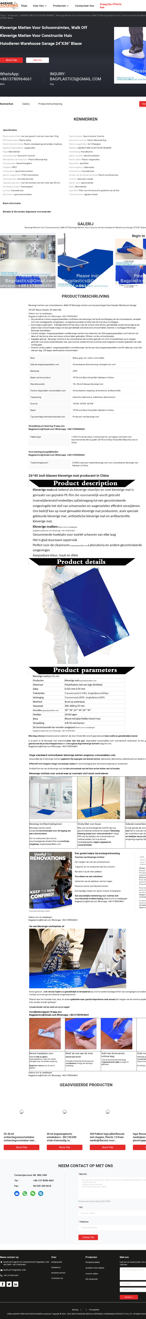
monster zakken (92, 1274)
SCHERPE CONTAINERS (95, 1268)
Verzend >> (128, 1297)
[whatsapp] (24, 1193)
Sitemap (75, 1310)
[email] (16, 1193)
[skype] (40, 1193)
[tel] (48, 1193)
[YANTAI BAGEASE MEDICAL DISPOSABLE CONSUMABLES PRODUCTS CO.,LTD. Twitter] (9, 1284)
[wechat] (32, 1193)
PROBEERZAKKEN (93, 1262)
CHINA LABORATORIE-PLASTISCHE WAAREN (24, 1314)
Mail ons (37, 60)
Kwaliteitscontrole (58, 1273)
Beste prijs (11, 60)
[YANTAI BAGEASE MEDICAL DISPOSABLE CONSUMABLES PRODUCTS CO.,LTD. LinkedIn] (15, 1284)
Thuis (2, 15)
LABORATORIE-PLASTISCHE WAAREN (37, 15)
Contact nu (88, 1237)
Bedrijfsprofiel (56, 1262)
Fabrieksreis (56, 1267)
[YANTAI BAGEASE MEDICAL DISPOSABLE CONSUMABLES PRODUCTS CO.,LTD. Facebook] (2, 1284)
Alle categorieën (92, 1279)
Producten (13, 15)
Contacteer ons (57, 1278)
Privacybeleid (94, 1310)
